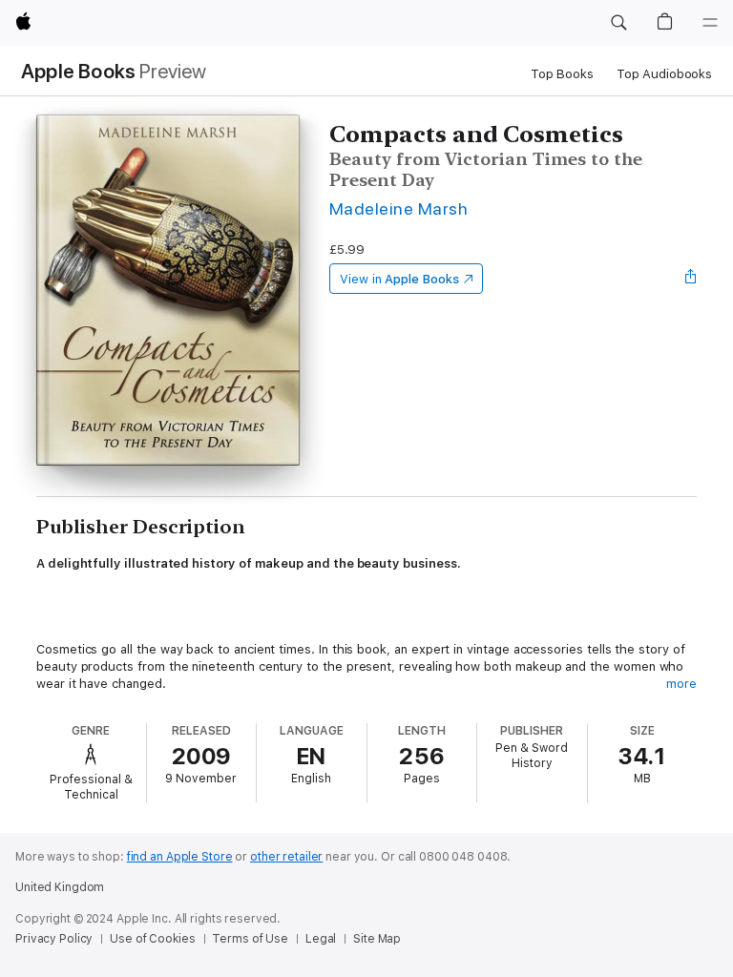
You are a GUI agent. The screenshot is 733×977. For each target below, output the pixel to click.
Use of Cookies (152, 939)
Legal (320, 939)
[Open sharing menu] (691, 278)
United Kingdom (59, 887)
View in (399, 279)
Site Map (377, 939)
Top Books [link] (562, 74)
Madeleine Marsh (398, 208)
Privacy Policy (54, 939)
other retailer (286, 856)
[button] (618, 23)
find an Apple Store (180, 856)
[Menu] (710, 23)
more (681, 683)
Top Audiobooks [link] (664, 74)
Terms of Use (250, 939)
